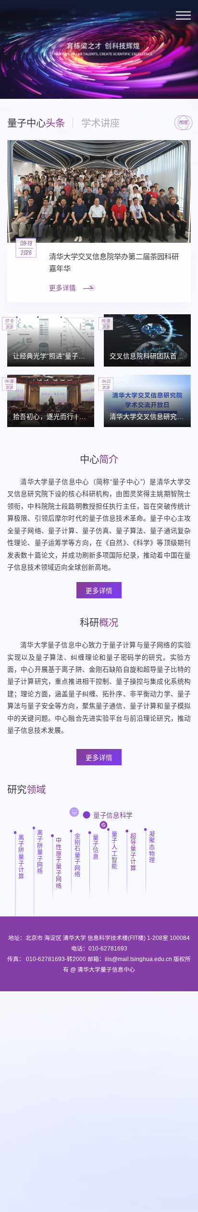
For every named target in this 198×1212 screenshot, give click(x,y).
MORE (183, 122)
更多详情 (99, 590)
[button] (16, 75)
